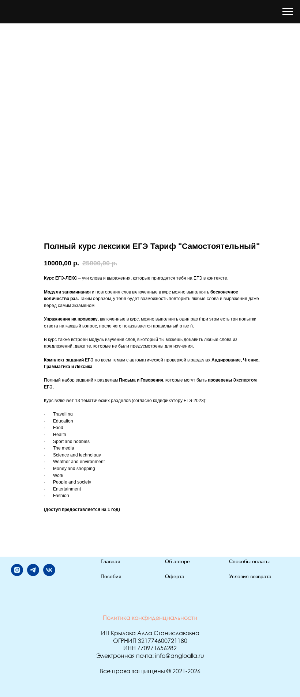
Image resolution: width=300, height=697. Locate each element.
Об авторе (177, 561)
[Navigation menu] (287, 11)
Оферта (174, 576)
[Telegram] (33, 574)
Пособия (111, 576)
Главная (110, 561)
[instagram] (17, 574)
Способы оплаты (249, 561)
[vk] (49, 574)
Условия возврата (250, 576)
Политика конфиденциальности (150, 617)
